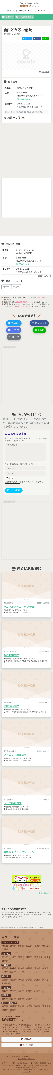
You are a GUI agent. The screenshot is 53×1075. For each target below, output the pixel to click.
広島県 (29, 991)
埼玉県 (6, 287)
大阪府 (29, 980)
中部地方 (6, 965)
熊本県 (21, 1006)
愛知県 (37, 968)
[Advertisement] (26, 150)
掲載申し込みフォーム (23, 306)
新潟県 (45, 968)
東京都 (21, 957)
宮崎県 (37, 1006)
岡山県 (21, 991)
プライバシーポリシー (26, 1059)
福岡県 (13, 1010)
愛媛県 (21, 999)
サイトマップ (43, 1056)
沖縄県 (5, 1010)
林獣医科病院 (11, 706)
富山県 (13, 972)
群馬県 (5, 961)
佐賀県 (5, 1006)
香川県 (13, 999)
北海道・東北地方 (10, 942)
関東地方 (6, 954)
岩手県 (5, 949)
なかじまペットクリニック (19, 852)
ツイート (27, 39)
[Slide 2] (26, 69)
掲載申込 (28, 1039)
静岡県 (29, 968)
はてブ (15, 330)
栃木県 (47, 957)
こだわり (33, 11)
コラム (42, 11)
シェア (37, 39)
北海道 (5, 946)
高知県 (29, 999)
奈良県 (45, 980)
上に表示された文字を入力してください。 (24, 482)
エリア (23, 11)
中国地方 (6, 988)
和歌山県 (6, 983)
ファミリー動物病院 (15, 754)
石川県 (21, 972)
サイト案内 (28, 1045)
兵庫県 (37, 980)
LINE (40, 330)
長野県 (5, 968)
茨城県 (29, 957)
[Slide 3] (31, 69)
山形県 (29, 946)
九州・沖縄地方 (9, 1003)
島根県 (13, 991)
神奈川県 (38, 957)
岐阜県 (21, 968)
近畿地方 (6, 976)
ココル (40, 1070)
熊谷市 (16, 287)
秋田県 (21, 946)
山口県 (37, 991)
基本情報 (9, 17)
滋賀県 (13, 980)
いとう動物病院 (13, 803)
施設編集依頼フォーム (24, 302)
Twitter (15, 323)
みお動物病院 (11, 655)
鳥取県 (5, 991)
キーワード (13, 11)
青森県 (45, 946)
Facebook (40, 323)
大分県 (29, 1006)
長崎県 (13, 1006)
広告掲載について (45, 893)
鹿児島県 (46, 1006)
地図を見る (25, 99)
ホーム (7, 1056)
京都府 (21, 980)
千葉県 (13, 957)
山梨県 (5, 972)
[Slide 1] (22, 69)
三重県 (5, 980)
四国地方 (6, 995)
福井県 (13, 968)
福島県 (37, 946)
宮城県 (13, 946)
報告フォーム (41, 297)
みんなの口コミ (26, 17)
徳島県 (5, 999)
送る (46, 39)
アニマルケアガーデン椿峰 (19, 606)
